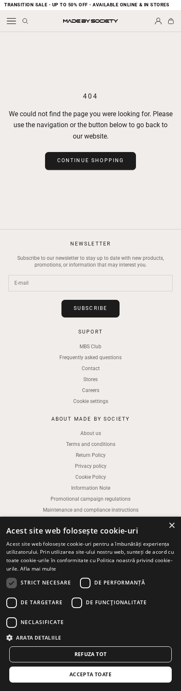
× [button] (171, 526)
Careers (90, 390)
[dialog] (90, 604)
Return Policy (91, 455)
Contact (91, 368)
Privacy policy (90, 466)
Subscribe (90, 308)
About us (90, 433)
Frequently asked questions (90, 357)
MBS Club (90, 347)
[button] (90, 637)
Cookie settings (90, 401)
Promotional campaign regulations (90, 499)
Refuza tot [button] (91, 654)
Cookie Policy (90, 477)
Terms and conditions (90, 444)
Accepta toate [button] (90, 674)
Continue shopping (90, 160)
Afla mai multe (38, 568)
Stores (90, 379)
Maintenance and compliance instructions (90, 510)
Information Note (90, 488)
